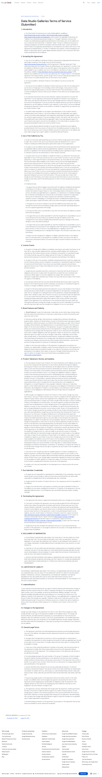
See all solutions (46, 759)
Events (83, 741)
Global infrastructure (7, 744)
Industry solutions (46, 751)
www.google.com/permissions (32, 355)
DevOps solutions (46, 754)
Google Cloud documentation (69, 736)
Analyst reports (6, 751)
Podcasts (84, 744)
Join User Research (87, 759)
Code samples (65, 749)
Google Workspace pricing (28, 736)
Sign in (98, 2)
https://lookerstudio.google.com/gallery (57, 35)
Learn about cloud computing (69, 744)
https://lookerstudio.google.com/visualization (37, 37)
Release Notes (65, 767)
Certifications (65, 756)
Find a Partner (85, 736)
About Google (5, 773)
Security (44, 746)
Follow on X (85, 756)
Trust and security (6, 736)
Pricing (34, 2)
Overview (16, 2)
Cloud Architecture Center (68, 751)
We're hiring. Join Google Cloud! (90, 762)
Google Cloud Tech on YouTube (90, 754)
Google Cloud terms (27, 773)
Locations (4, 746)
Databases (44, 736)
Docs (88, 2)
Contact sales (85, 733)
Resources (40, 2)
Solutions (23, 2)
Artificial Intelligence (47, 744)
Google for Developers (67, 759)
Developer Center (86, 746)
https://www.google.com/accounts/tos (35, 64)
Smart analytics (46, 741)
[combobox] (94, 773)
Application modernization (48, 739)
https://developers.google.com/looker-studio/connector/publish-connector (45, 515)
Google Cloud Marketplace (68, 741)
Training (64, 754)
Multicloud (4, 741)
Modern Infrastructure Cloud (9, 739)
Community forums (87, 764)
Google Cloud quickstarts (68, 739)
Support (93, 2)
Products (29, 2)
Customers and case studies (9, 749)
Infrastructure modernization (49, 733)
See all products (26, 739)
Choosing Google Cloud (7, 733)
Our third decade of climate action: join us (45, 773)
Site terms (18, 773)
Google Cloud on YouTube (88, 751)
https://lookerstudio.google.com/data (35, 35)
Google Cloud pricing (27, 733)
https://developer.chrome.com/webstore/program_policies (55, 72)
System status (65, 764)
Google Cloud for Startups (68, 762)
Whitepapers (5, 754)
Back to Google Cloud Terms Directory (30, 16)
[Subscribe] (83, 774)
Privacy (12, 773)
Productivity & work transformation (51, 749)
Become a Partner (86, 739)
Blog (3, 756)
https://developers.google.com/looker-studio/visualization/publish (43, 520)
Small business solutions (48, 756)
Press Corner (85, 749)
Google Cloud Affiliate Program (69, 733)
